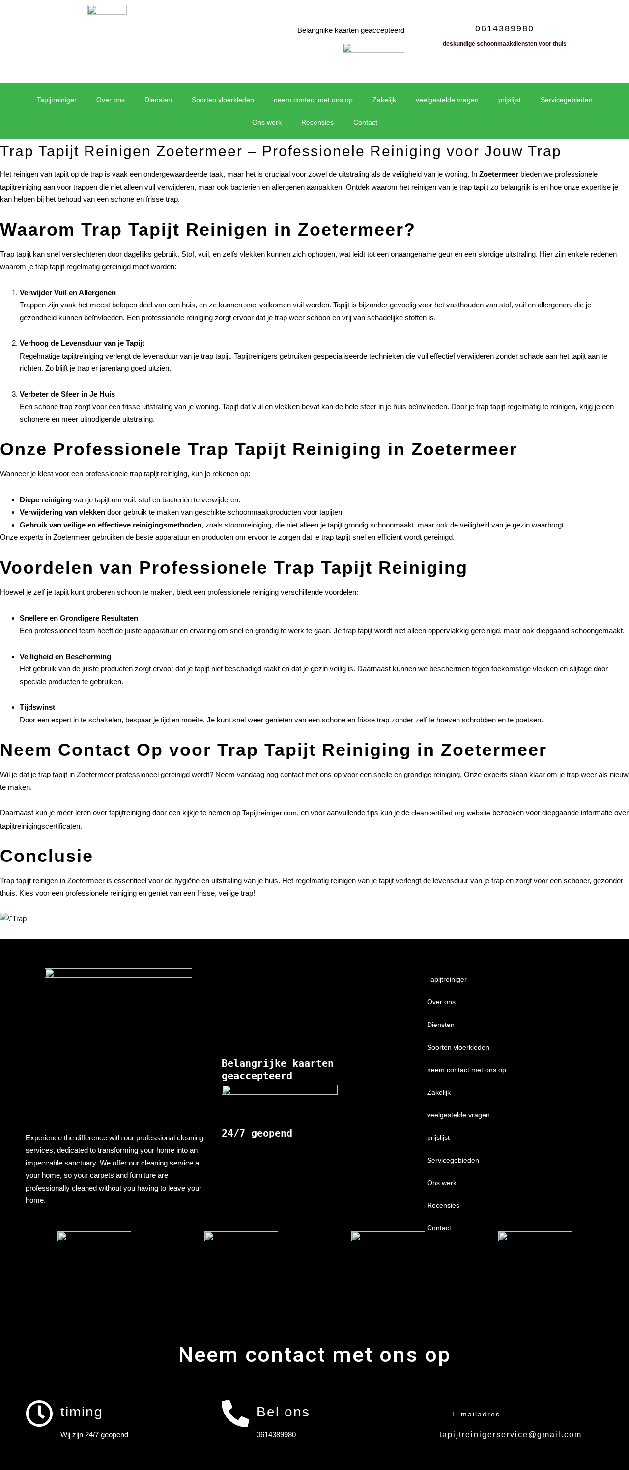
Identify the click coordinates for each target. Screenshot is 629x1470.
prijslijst (509, 100)
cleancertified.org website (450, 813)
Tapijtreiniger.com (269, 813)
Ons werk (267, 122)
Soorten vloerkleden (223, 100)
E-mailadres (476, 1414)
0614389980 (504, 28)
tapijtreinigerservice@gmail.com (510, 1434)
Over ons (110, 100)
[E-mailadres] (431, 1413)
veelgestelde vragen (447, 100)
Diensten (158, 100)
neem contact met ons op (313, 100)
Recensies (317, 122)
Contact (365, 122)
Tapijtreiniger (57, 100)
